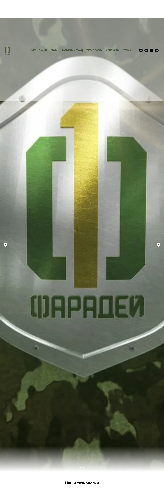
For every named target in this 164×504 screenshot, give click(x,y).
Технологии (94, 50)
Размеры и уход (72, 50)
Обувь (54, 50)
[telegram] (146, 50)
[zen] (151, 50)
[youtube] (157, 50)
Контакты (112, 50)
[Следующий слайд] (158, 245)
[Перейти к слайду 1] (80, 468)
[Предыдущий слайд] (5, 245)
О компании (39, 50)
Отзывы (128, 50)
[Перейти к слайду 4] (83, 468)
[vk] (141, 50)
